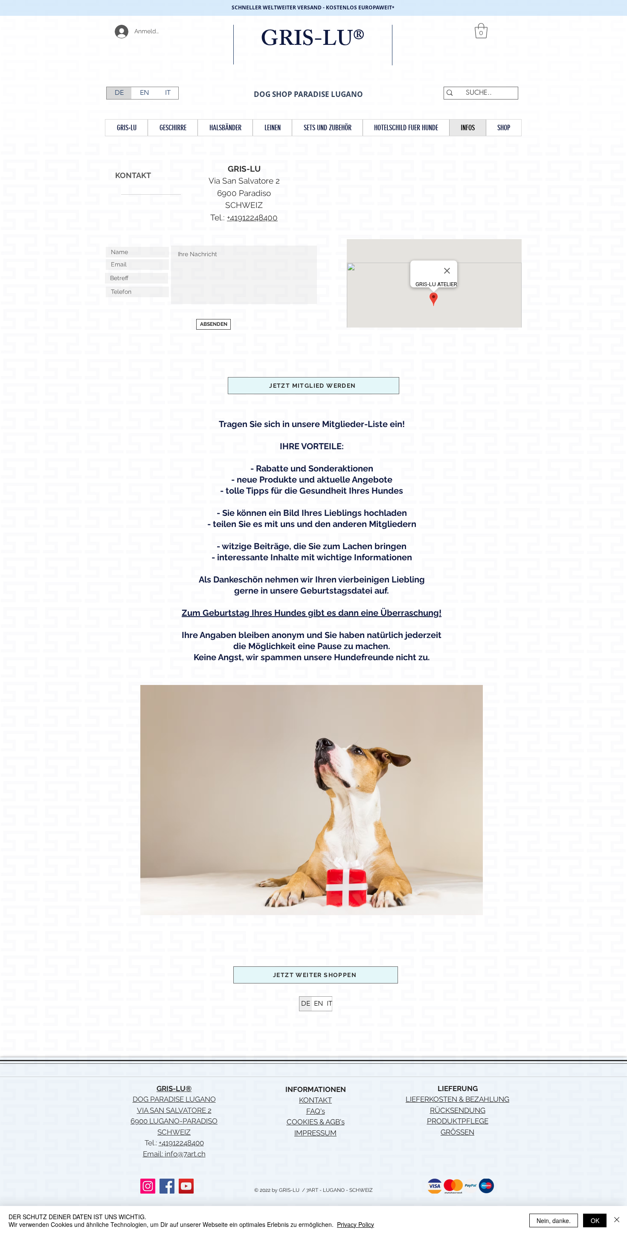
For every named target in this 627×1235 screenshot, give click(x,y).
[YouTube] (186, 1186)
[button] (481, 30)
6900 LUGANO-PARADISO (174, 1121)
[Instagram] (147, 1186)
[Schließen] (617, 1220)
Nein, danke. (554, 1220)
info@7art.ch (185, 1154)
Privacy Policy (355, 1224)
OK (595, 1220)
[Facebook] (167, 1186)
